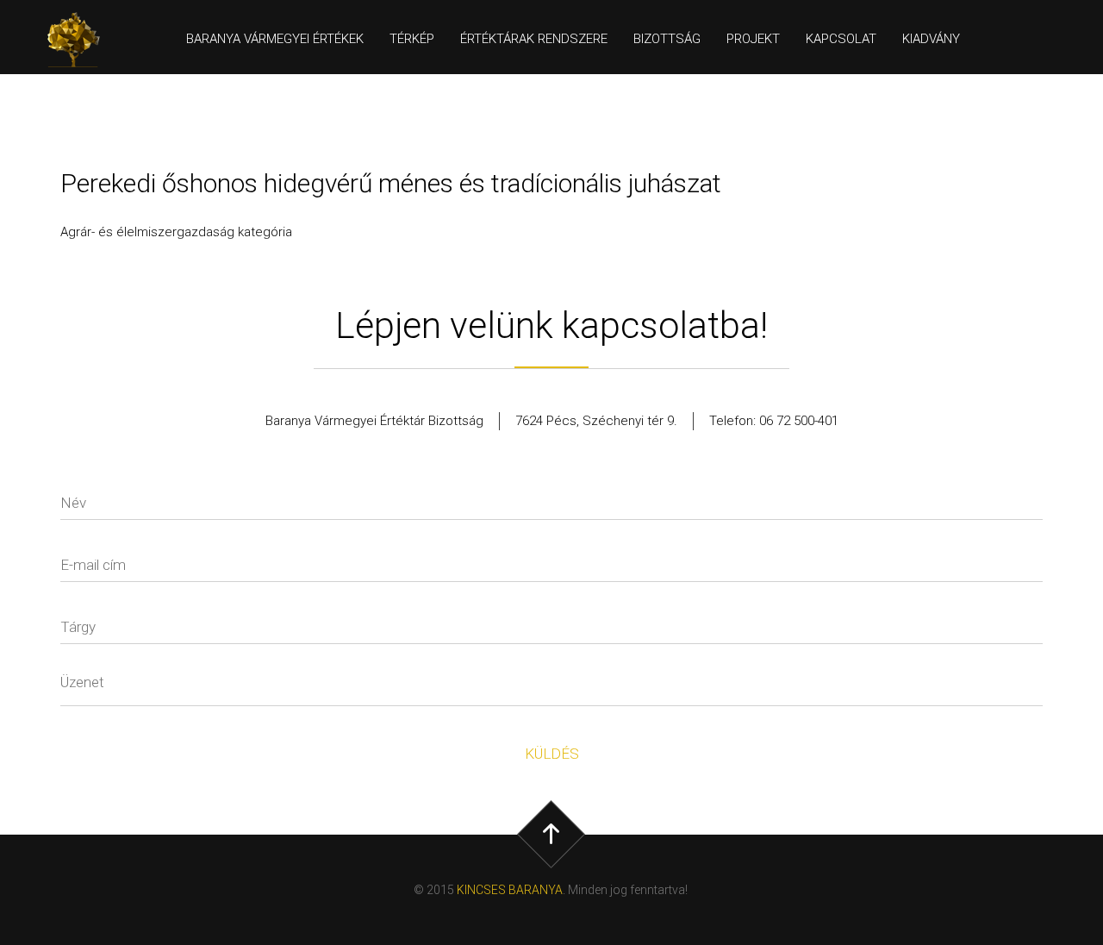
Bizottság (667, 39)
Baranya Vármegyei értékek (275, 39)
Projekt (753, 39)
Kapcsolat (841, 39)
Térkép (411, 39)
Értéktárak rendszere (534, 39)
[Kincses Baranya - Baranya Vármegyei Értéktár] (81, 39)
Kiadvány (931, 39)
